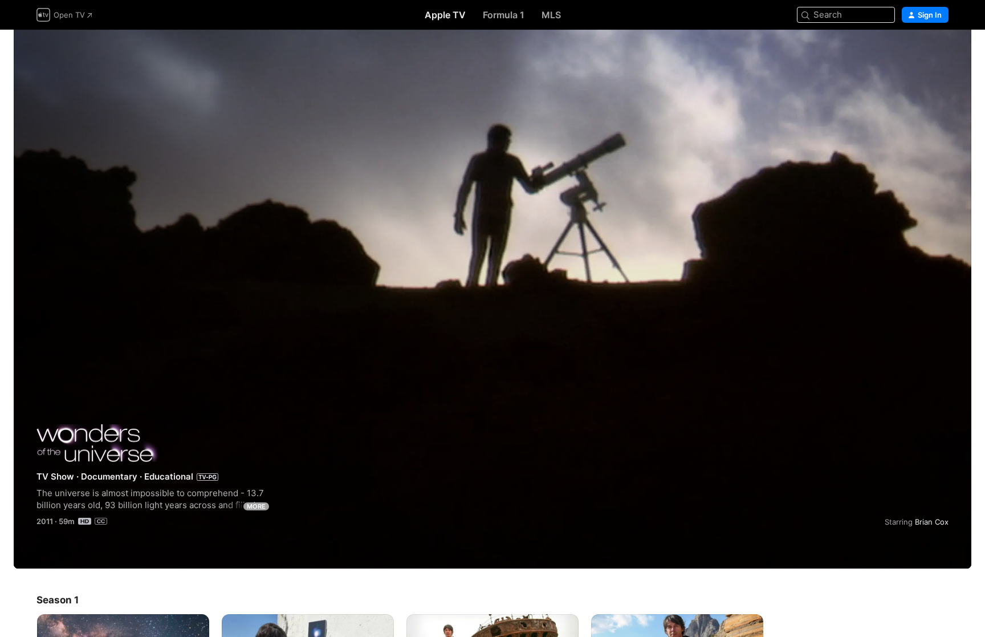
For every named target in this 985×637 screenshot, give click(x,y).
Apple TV (445, 15)
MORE (256, 506)
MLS (551, 15)
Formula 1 (503, 15)
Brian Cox (932, 521)
